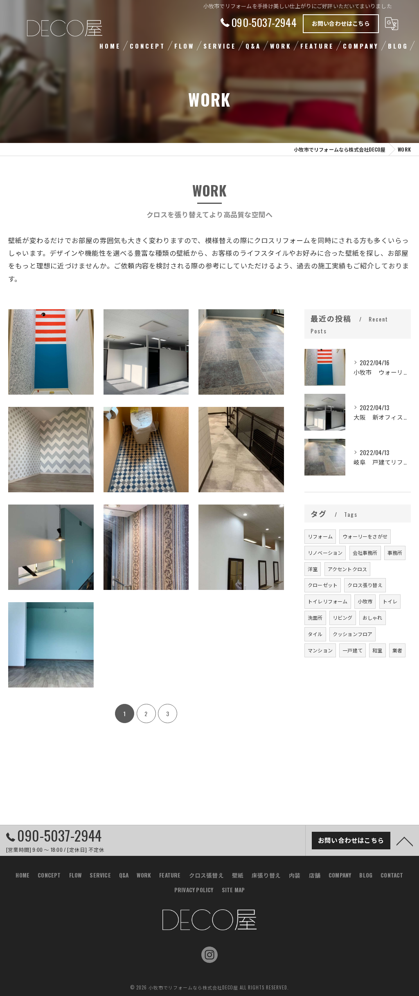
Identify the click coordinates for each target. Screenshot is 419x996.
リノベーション (325, 552)
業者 (397, 650)
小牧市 (365, 601)
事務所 (395, 552)
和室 (377, 650)
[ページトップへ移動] (404, 841)
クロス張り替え (364, 584)
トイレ (390, 601)
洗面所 (315, 617)
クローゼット (323, 584)
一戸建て (352, 650)
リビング (343, 617)
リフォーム (320, 536)
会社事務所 (365, 552)
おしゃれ (373, 617)
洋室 (313, 568)
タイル (315, 633)
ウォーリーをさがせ (364, 536)
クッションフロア (353, 633)
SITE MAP (233, 890)
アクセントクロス (347, 568)
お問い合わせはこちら (341, 23)
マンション (320, 650)
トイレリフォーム (328, 601)
